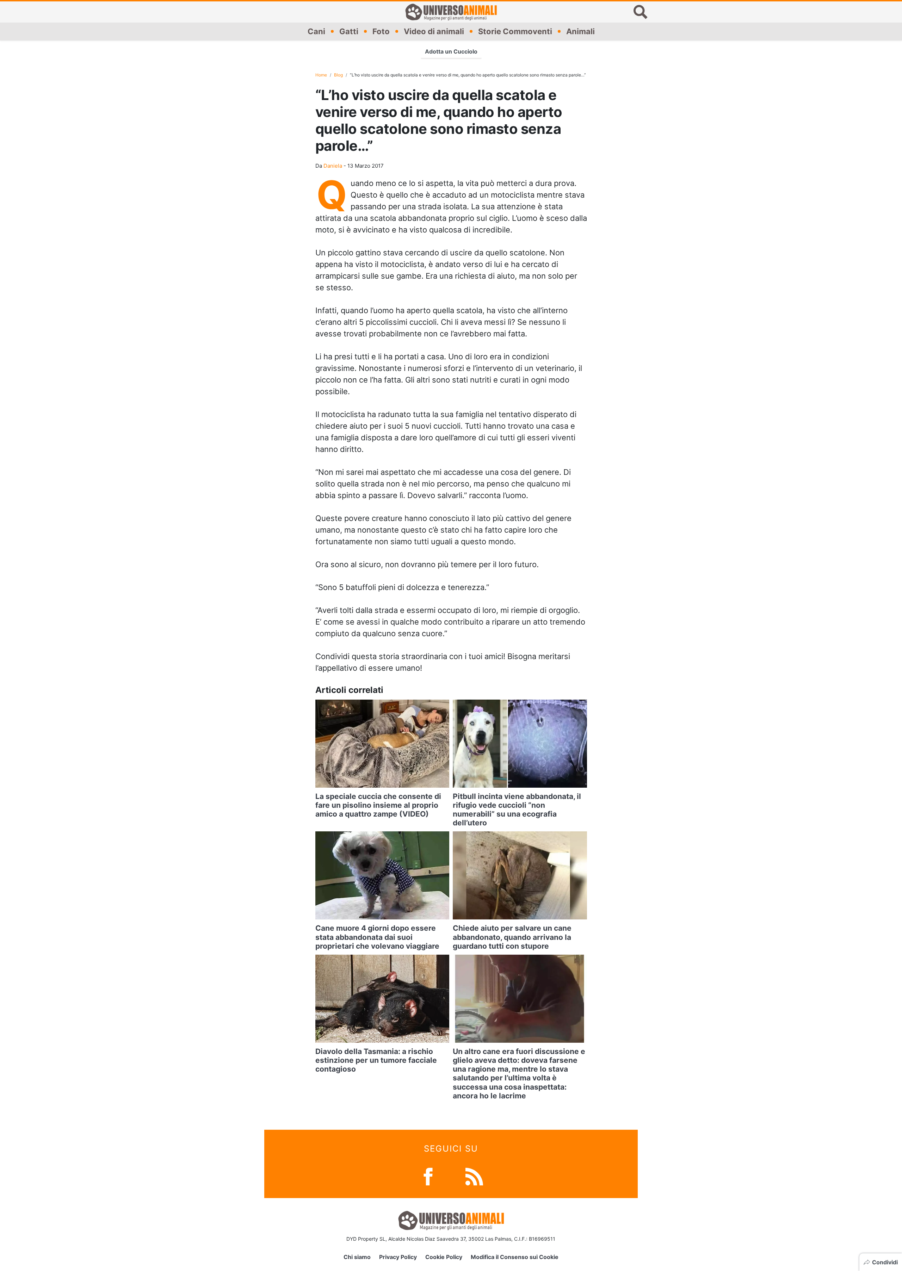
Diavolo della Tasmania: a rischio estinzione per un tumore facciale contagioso (376, 1060)
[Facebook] (428, 1176)
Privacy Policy (398, 1256)
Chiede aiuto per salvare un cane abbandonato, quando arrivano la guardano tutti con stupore (512, 937)
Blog (338, 75)
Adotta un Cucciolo (451, 51)
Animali (580, 31)
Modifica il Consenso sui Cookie (514, 1256)
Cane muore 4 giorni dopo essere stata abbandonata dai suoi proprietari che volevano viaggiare (377, 937)
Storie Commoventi (515, 31)
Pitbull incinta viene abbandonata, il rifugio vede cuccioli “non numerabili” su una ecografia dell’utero (517, 809)
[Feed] (474, 1176)
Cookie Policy (443, 1256)
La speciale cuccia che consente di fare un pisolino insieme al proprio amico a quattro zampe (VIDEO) (378, 805)
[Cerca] (641, 12)
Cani (316, 31)
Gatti (348, 31)
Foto (381, 31)
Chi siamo (357, 1256)
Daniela (332, 165)
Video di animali (434, 31)
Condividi (885, 1262)
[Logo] (451, 12)
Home (321, 75)
